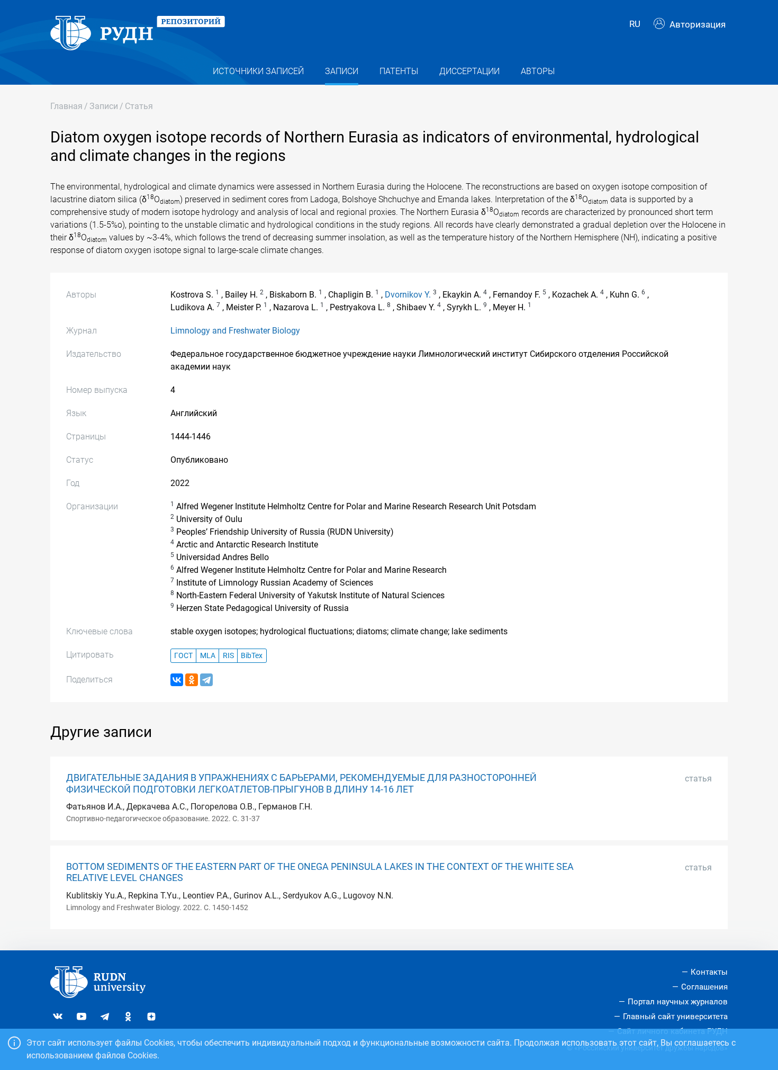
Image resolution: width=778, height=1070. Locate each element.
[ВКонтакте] (176, 679)
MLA (207, 655)
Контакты (709, 972)
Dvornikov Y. (408, 295)
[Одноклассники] (191, 679)
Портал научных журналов (678, 1001)
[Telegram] (206, 679)
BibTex (252, 655)
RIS (228, 655)
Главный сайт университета (675, 1016)
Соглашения (704, 987)
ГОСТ (183, 655)
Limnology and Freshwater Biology (235, 331)
